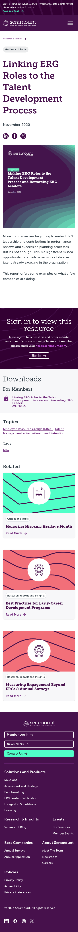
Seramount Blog (15, 827)
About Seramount (58, 843)
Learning (10, 810)
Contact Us (15, 753)
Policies (11, 872)
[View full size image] (39, 186)
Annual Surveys (14, 850)
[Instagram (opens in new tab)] (24, 921)
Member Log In (17, 734)
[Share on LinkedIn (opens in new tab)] (6, 136)
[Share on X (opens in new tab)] (23, 136)
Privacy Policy (13, 880)
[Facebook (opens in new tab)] (15, 921)
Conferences (61, 827)
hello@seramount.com (51, 345)
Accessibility (12, 886)
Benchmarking (14, 792)
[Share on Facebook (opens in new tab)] (14, 136)
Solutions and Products (25, 772)
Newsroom (49, 856)
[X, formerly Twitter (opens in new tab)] (32, 921)
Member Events (63, 833)
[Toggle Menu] (70, 23)
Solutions (10, 779)
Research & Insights (12, 38)
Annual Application (17, 856)
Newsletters (15, 744)
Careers (47, 862)
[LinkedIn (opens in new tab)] (6, 921)
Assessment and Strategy (21, 786)
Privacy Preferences (17, 892)
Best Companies (18, 843)
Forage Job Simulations (20, 804)
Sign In (36, 355)
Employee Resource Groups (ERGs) (28, 429)
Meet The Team (52, 850)
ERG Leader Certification (20, 798)
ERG (6, 450)
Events (58, 819)
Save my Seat (11, 11)
